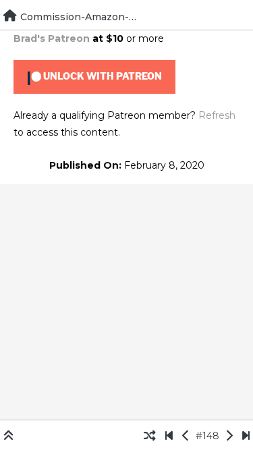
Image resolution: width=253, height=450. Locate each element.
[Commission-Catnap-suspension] (229, 436)
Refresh (216, 115)
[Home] (10, 15)
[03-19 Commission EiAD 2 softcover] (169, 436)
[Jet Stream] (246, 436)
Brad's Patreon (51, 38)
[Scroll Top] (8, 436)
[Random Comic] (149, 436)
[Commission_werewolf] (186, 436)
